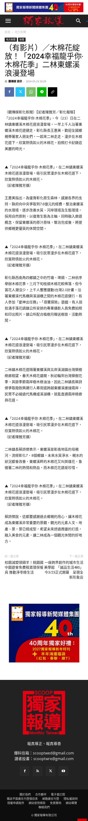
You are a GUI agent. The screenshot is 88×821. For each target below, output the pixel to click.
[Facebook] (9, 92)
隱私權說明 (71, 799)
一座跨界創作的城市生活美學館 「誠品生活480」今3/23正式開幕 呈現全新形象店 (63, 569)
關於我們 (25, 795)
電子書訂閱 (58, 795)
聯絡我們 (44, 807)
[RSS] (37, 771)
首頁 (7, 32)
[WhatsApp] (31, 92)
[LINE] (41, 92)
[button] (7, 21)
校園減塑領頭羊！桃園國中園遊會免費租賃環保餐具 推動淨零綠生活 (24, 567)
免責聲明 (55, 803)
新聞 (21, 39)
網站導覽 (71, 803)
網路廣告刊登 (50, 799)
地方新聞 (20, 32)
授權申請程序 (15, 803)
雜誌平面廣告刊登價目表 (22, 799)
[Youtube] (63, 771)
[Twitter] (20, 92)
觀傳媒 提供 (15, 81)
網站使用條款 (37, 803)
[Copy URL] (52, 92)
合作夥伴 (40, 795)
